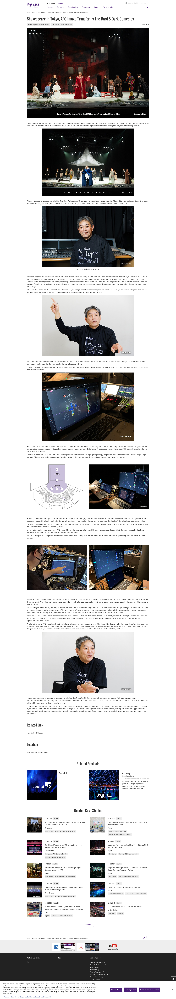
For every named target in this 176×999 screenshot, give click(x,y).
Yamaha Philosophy (95, 972)
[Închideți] (172, 989)
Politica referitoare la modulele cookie (39, 997)
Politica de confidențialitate (18, 997)
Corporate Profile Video (96, 965)
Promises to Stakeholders (97, 974)
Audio (60, 3)
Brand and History (95, 977)
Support (96, 7)
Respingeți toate (130, 990)
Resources (86, 7)
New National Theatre (35, 733)
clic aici (60, 992)
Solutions (60, 7)
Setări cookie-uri (116, 990)
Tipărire (6, 997)
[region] (88, 990)
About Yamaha (94, 958)
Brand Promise (94, 967)
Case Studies (73, 7)
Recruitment (93, 970)
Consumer (143, 3)
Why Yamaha (108, 7)
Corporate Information (96, 962)
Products (50, 7)
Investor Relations (95, 979)
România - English (133, 3)
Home (28, 12)
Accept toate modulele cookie (149, 990)
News (59, 958)
